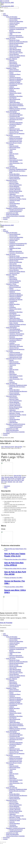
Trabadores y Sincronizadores (16, 118)
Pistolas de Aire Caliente (15, 93)
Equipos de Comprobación (15, 138)
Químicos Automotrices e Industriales (15, 216)
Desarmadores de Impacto (15, 160)
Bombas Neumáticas (14, 174)
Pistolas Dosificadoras (14, 178)
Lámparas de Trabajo (14, 200)
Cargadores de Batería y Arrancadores (15, 124)
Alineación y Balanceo (11, 59)
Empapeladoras (13, 85)
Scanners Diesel (13, 20)
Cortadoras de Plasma (14, 74)
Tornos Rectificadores (14, 113)
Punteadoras (12, 91)
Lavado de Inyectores (14, 136)
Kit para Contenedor (14, 177)
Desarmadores (13, 158)
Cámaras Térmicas (14, 132)
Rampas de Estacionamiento (16, 43)
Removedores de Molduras (16, 104)
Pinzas (11, 164)
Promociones (6, 217)
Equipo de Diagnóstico (11, 17)
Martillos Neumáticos (14, 88)
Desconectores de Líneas (15, 141)
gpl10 (5, 481)
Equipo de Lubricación (11, 167)
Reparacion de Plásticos (15, 80)
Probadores (12, 26)
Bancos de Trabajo (14, 183)
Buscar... (2, 7)
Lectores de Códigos (14, 23)
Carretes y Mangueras (14, 189)
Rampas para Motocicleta (15, 46)
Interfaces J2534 (13, 24)
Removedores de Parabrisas (16, 105)
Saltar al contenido (4, 1)
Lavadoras (12, 127)
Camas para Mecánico (14, 188)
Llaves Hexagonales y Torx (16, 163)
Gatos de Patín (13, 48)
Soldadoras (12, 76)
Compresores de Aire (14, 116)
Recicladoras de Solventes (15, 83)
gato (6, 478)
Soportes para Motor (14, 57)
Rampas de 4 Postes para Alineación (18, 41)
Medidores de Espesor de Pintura (17, 108)
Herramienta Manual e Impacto (14, 143)
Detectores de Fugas (14, 129)
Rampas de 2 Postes (14, 40)
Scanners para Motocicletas (16, 21)
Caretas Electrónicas (14, 110)
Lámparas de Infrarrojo (15, 77)
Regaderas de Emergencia (16, 209)
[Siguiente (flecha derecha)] (2, 843)
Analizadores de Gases (15, 32)
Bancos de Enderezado (15, 71)
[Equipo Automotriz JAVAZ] (7, 6)
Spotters (11, 73)
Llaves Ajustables (13, 161)
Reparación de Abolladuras (16, 79)
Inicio (4, 13)
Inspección (12, 202)
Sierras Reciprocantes (14, 99)
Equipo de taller (18, 477)
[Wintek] (7, 468)
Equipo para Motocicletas (12, 214)
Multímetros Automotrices (15, 35)
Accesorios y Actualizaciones (16, 37)
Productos (5, 15)
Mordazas (11, 94)
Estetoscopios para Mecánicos (16, 133)
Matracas (11, 155)
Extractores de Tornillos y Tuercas (17, 199)
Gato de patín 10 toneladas (14, 478)
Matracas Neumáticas (14, 147)
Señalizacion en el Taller (12, 213)
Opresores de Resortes (15, 65)
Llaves (11, 150)
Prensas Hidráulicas (14, 186)
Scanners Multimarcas (14, 18)
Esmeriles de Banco (14, 192)
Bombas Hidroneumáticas (15, 191)
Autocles (11, 144)
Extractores (12, 121)
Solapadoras (12, 101)
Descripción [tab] (7, 486)
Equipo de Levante (10, 38)
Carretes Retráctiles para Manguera (18, 175)
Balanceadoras (13, 62)
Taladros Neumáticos (14, 102)
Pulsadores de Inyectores (15, 139)
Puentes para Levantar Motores (17, 55)
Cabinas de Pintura (14, 69)
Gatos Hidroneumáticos (15, 49)
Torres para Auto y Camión (16, 52)
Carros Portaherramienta (15, 185)
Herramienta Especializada (16, 122)
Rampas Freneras (13, 45)
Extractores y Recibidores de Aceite (18, 169)
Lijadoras (11, 87)
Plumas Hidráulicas (14, 54)
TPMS (10, 34)
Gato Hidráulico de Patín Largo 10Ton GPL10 (12, 479)
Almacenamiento (13, 181)
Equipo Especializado (11, 111)
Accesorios (12, 166)
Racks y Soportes (13, 107)
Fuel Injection (9, 135)
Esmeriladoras (12, 97)
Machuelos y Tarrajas (14, 197)
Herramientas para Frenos (15, 119)
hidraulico (10, 481)
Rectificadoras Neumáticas (15, 96)
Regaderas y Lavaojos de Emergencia (15, 208)
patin (17, 481)
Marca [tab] (5, 487)
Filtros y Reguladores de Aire (16, 195)
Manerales (12, 157)
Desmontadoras (13, 63)
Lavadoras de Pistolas (14, 82)
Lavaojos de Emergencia (15, 211)
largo (14, 481)
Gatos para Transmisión (15, 51)
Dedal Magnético (13, 206)
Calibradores (12, 194)
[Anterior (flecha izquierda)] (0, 843)
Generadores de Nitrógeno (16, 115)
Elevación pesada (9, 477)
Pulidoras (11, 90)
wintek (20, 481)
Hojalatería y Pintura (11, 68)
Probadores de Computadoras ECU (18, 27)
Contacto (5, 219)
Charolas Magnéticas (14, 203)
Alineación (11, 60)
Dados (11, 152)
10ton (2, 477)
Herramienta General (11, 180)
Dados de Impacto (13, 153)
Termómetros (12, 205)
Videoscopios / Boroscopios (16, 130)
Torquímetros (12, 149)
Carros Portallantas (14, 66)
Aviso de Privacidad (6, 623)
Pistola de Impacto (13, 146)
